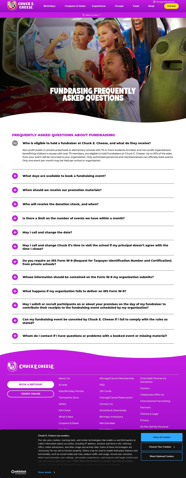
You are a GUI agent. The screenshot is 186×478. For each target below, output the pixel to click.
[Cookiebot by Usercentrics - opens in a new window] (19, 472)
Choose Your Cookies (160, 447)
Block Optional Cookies (162, 456)
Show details (44, 472)
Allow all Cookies (162, 437)
